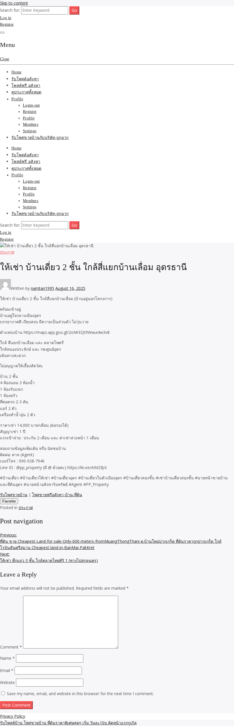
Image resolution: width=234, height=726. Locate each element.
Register (7, 24)
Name (7, 658)
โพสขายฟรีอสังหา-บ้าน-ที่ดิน (57, 494)
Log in (5, 18)
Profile (17, 99)
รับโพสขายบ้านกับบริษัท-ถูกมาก (39, 137)
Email (6, 670)
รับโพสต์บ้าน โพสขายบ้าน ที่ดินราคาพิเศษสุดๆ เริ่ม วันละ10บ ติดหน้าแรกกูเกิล (68, 722)
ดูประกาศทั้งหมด (26, 92)
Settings (29, 131)
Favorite (9, 501)
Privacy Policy (12, 716)
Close (4, 59)
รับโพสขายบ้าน (13, 494)
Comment (11, 647)
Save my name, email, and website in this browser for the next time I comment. (80, 693)
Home (16, 72)
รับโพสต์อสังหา (25, 79)
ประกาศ (7, 252)
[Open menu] (2, 32)
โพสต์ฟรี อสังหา (25, 85)
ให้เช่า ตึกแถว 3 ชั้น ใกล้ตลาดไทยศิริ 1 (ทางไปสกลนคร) (49, 557)
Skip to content (14, 3)
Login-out (31, 105)
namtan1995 (42, 288)
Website (7, 682)
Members (30, 124)
